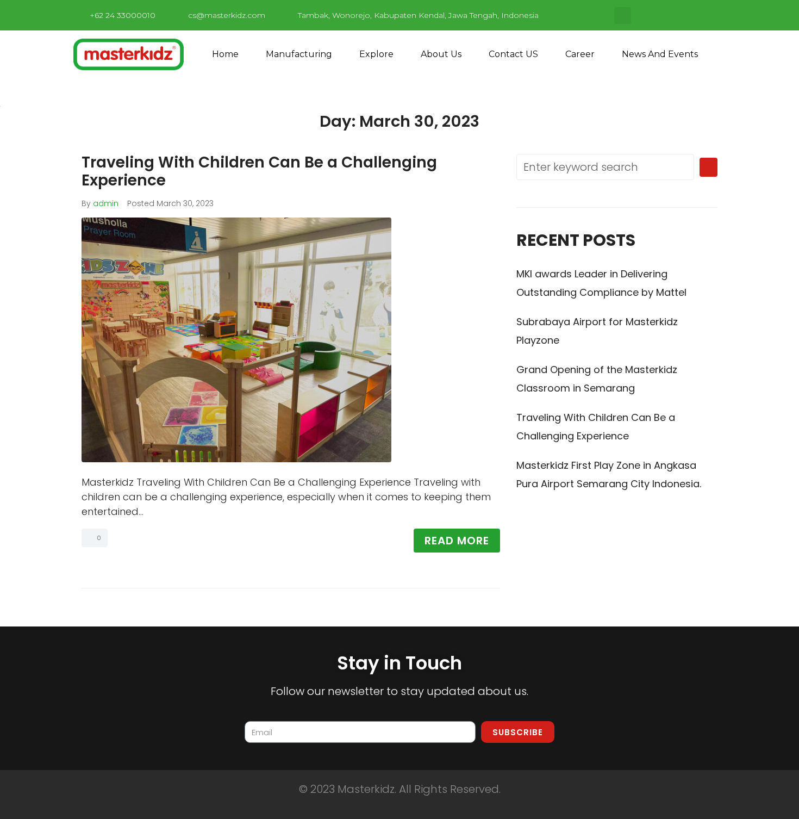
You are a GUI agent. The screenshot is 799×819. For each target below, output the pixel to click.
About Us (441, 54)
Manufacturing (299, 54)
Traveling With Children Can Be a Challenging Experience (259, 171)
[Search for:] (605, 167)
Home (225, 54)
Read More (457, 540)
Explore (376, 54)
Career (580, 54)
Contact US (513, 54)
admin (105, 203)
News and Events (660, 54)
